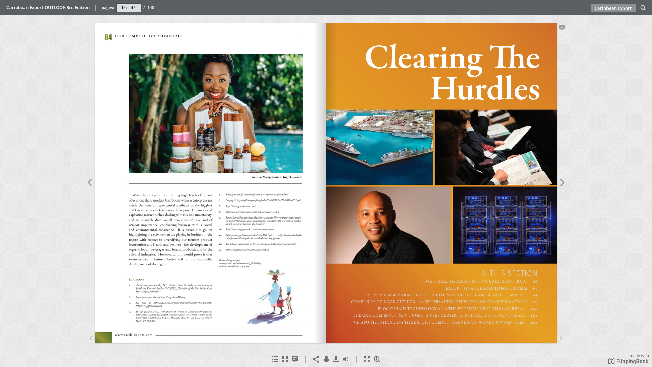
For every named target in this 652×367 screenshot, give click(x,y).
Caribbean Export (613, 8)
